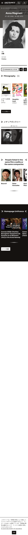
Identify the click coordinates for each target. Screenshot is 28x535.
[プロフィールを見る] (24, 3)
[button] (20, 131)
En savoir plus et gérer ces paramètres (11, 528)
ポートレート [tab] (14, 126)
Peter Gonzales (15, 184)
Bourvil (4, 184)
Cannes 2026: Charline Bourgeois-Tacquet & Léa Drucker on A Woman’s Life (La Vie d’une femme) (10, 234)
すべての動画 (5, 249)
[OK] (14, 532)
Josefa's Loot (15, 100)
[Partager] (21, 69)
